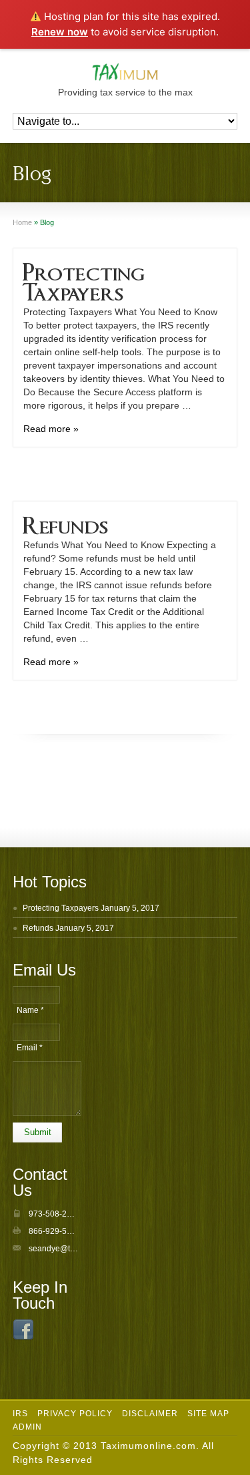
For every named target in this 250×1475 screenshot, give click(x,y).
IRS (20, 1413)
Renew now (59, 31)
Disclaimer (150, 1413)
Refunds (65, 522)
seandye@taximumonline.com (84, 1248)
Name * (30, 1010)
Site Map (208, 1413)
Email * (30, 1047)
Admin (27, 1427)
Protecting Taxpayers (61, 908)
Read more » (51, 428)
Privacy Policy (75, 1413)
